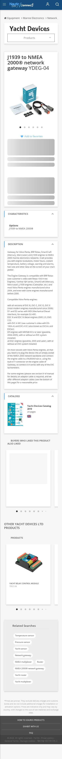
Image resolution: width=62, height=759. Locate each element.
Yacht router (20, 675)
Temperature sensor (24, 635)
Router (40, 662)
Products (29, 38)
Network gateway (23, 655)
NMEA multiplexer (23, 662)
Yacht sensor (21, 648)
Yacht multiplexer (23, 681)
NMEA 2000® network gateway (29, 668)
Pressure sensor (22, 642)
